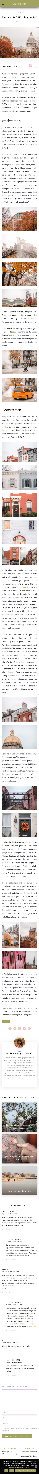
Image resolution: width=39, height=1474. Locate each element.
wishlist (25, 1319)
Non (12, 1471)
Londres (5, 427)
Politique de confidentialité (25, 1471)
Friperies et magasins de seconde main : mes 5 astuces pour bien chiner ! (29, 1454)
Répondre (8, 1229)
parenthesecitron (9, 66)
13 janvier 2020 (20, 22)
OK (6, 1471)
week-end (5, 1022)
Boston (13, 335)
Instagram (25, 587)
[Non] (36, 1466)
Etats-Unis (19, 12)
